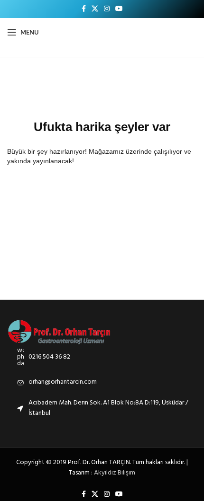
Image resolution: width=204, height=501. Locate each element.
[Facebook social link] (84, 9)
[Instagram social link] (106, 9)
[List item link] (102, 357)
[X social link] (95, 9)
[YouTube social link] (119, 9)
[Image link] (59, 331)
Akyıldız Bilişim (114, 472)
